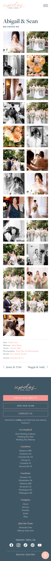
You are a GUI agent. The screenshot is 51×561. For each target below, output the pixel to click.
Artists (25, 513)
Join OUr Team (25, 406)
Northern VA (25, 477)
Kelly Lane (13, 342)
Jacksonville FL (25, 466)
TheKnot (28, 540)
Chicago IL (25, 460)
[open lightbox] (13, 42)
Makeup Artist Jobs (25, 530)
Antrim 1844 (15, 348)
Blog (26, 516)
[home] (14, 5)
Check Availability (25, 398)
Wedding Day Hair (25, 437)
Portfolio (25, 510)
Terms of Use (20, 554)
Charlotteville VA (25, 457)
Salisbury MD (25, 483)
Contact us (25, 414)
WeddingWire (20, 540)
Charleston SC (25, 454)
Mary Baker (17, 345)
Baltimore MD (25, 451)
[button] (45, 5)
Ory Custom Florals (18, 354)
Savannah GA (25, 487)
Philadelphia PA (25, 480)
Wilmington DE (25, 493)
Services (25, 507)
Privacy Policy (30, 554)
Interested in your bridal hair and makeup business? (25, 421)
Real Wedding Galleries (25, 434)
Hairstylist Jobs (25, 527)
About (25, 504)
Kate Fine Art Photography (27, 351)
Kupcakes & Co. (17, 358)
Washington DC (25, 490)
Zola (34, 540)
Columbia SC (25, 463)
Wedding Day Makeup (25, 439)
